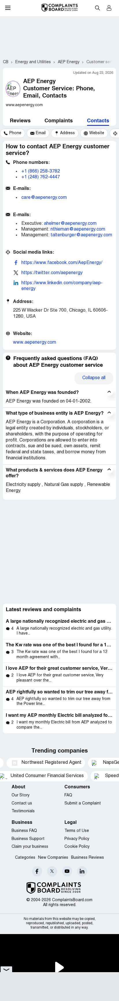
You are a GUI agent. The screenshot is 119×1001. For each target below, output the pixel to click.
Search (97, 7)
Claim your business (30, 847)
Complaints (58, 121)
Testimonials (23, 811)
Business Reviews (87, 858)
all (93, 378)
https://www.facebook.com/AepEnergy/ (61, 263)
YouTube (67, 871)
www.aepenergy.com (34, 342)
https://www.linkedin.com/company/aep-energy (62, 286)
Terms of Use (76, 831)
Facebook (37, 871)
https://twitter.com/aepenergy (52, 273)
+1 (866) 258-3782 (40, 171)
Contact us (22, 803)
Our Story (20, 795)
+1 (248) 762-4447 (40, 177)
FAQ (68, 795)
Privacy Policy (76, 839)
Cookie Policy (77, 847)
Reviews (20, 121)
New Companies (53, 858)
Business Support (28, 839)
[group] (12, 133)
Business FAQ (24, 831)
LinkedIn (82, 871)
